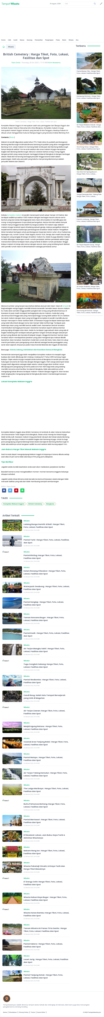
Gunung (29, 40)
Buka (12, 137)
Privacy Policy (24, 1012)
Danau (22, 40)
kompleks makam (14, 215)
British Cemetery (35, 504)
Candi (15, 40)
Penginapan (49, 40)
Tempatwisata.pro (94, 1012)
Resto (64, 40)
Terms (33, 1012)
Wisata (71, 40)
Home (3, 40)
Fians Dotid (16, 62)
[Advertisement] (52, 22)
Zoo (77, 40)
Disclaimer (13, 1012)
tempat (65, 306)
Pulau (58, 40)
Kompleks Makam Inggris (13, 504)
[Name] (94, 3)
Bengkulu (50, 504)
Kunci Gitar (41, 1012)
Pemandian (39, 40)
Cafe (9, 40)
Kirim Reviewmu (54, 62)
